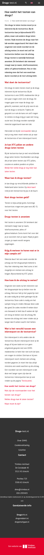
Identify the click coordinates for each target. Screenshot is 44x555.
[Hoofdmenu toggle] (39, 3)
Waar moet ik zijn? (13, 403)
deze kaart (31, 187)
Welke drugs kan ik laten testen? (19, 399)
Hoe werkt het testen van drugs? (20, 386)
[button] (26, 3)
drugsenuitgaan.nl (22, 522)
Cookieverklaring (22, 445)
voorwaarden (26, 131)
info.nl (22, 514)
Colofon (22, 449)
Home (7, 21)
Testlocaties (27, 380)
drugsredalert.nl (22, 518)
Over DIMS (22, 440)
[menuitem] (31, 2)
